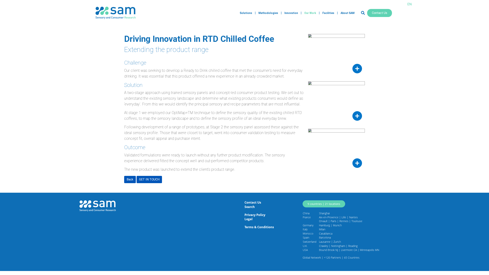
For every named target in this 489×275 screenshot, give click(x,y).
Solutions (246, 13)
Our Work (310, 13)
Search (249, 207)
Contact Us (379, 13)
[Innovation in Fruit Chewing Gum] (336, 102)
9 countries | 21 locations (324, 204)
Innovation (291, 13)
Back (130, 179)
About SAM (348, 13)
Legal (248, 219)
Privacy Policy (254, 215)
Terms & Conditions (259, 227)
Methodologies (268, 13)
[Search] (363, 13)
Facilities (328, 13)
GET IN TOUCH (149, 179)
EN (409, 4)
